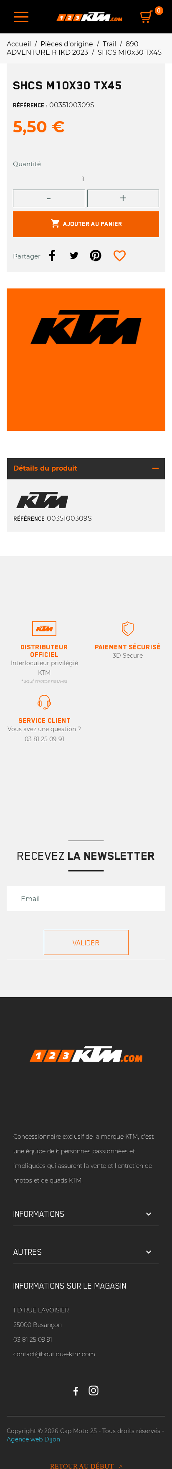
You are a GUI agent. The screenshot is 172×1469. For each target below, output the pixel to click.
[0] (146, 16)
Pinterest (95, 255)
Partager (52, 255)
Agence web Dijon (33, 1439)
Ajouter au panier (86, 223)
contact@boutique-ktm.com (54, 1354)
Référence (29, 518)
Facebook (75, 1387)
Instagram (94, 1387)
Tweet (74, 255)
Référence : (30, 105)
